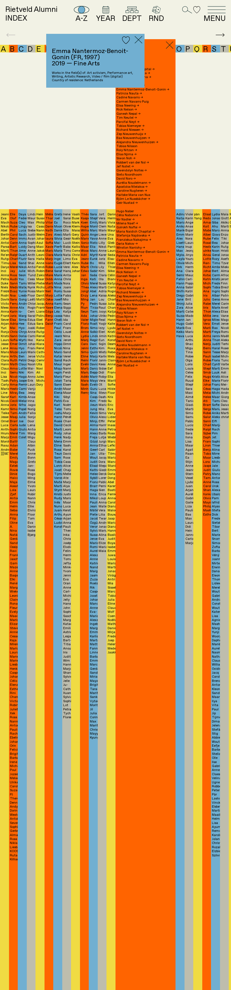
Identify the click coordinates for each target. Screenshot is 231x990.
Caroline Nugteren (131, 191)
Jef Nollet (125, 166)
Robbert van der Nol (132, 162)
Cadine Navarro (129, 97)
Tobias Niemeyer (130, 126)
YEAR (105, 18)
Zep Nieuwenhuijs (131, 134)
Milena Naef (127, 223)
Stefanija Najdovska (133, 235)
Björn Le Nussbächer (133, 199)
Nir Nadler (125, 219)
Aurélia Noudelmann (133, 183)
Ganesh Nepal (128, 114)
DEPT (132, 18)
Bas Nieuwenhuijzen (133, 138)
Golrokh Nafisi (128, 227)
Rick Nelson (126, 109)
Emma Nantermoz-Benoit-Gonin (142, 89)
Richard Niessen (130, 130)
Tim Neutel (126, 118)
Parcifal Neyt (127, 122)
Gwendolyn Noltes (131, 170)
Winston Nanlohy (130, 248)
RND (156, 18)
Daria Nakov (127, 244)
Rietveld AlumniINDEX (31, 14)
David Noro (126, 178)
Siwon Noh (126, 158)
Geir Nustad (127, 203)
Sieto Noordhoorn (129, 175)
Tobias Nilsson (126, 146)
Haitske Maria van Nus (133, 195)
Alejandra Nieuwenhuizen (137, 142)
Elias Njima (126, 154)
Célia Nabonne (128, 215)
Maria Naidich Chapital (135, 231)
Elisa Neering (127, 105)
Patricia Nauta (129, 93)
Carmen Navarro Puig (132, 102)
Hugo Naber (125, 211)
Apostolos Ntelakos (132, 187)
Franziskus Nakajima (133, 240)
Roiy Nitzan (126, 150)
